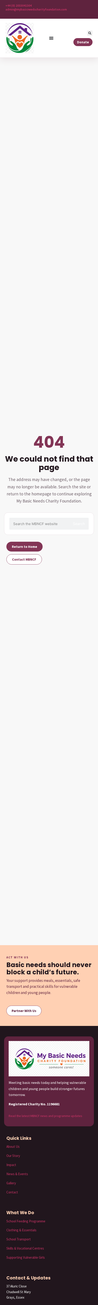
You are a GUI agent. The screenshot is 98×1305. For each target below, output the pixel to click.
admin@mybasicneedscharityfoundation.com (36, 9)
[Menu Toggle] (51, 38)
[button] (90, 33)
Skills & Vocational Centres (25, 1248)
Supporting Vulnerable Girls (25, 1257)
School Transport (18, 1239)
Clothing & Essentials (21, 1230)
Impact (11, 1165)
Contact (12, 1192)
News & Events (17, 1174)
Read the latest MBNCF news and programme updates (45, 1116)
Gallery (11, 1183)
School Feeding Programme (25, 1221)
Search (79, 523)
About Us (13, 1146)
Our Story (13, 1155)
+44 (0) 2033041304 (18, 6)
